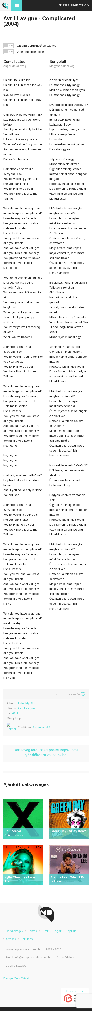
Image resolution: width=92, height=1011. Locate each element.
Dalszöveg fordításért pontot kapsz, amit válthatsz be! (46, 752)
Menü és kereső (16, 5)
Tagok (57, 931)
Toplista (71, 931)
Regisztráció (80, 5)
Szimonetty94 (41, 727)
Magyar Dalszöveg (5, 5)
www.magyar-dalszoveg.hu (23, 949)
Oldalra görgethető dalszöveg (36, 45)
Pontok (32, 931)
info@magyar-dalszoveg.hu (33, 957)
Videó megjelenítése (30, 51)
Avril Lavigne (26, 708)
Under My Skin (26, 703)
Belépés (64, 5)
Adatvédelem (65, 957)
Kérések (11, 939)
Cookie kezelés (16, 965)
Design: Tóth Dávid (16, 978)
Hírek (45, 931)
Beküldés (27, 939)
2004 (15, 713)
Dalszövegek (14, 931)
